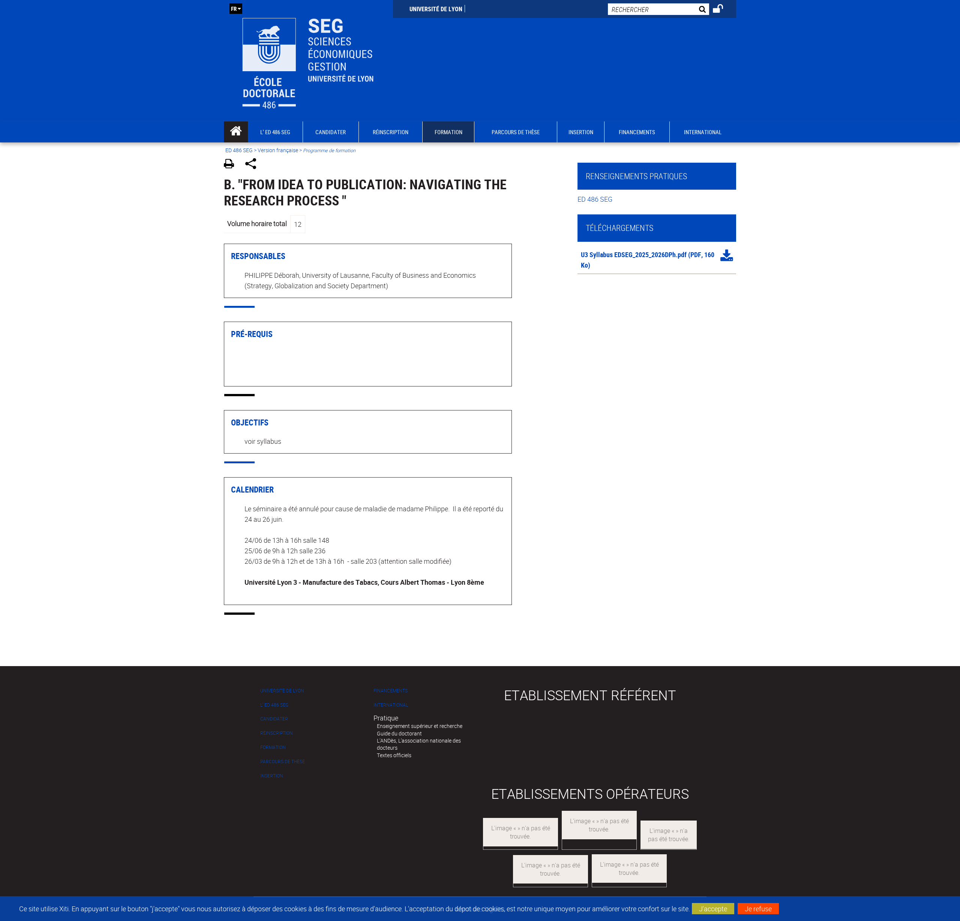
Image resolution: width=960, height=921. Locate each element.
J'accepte (713, 908)
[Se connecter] (723, 10)
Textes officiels (394, 755)
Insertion (271, 776)
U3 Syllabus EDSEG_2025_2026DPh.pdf (634, 254)
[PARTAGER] (253, 165)
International (391, 705)
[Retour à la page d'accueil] (308, 60)
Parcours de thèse (282, 761)
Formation (273, 747)
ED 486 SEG (239, 150)
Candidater (274, 719)
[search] (658, 9)
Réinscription (276, 733)
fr (234, 8)
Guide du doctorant (399, 733)
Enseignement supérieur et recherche (419, 725)
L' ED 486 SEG (274, 705)
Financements (391, 690)
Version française (278, 150)
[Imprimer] (231, 165)
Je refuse (758, 908)
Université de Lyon (436, 9)
